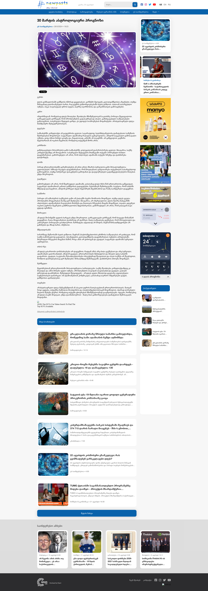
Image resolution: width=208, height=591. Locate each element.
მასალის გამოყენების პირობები (51, 311)
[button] (162, 60)
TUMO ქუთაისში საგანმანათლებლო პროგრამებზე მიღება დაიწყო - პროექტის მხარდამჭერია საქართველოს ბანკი (100, 487)
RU (169, 4)
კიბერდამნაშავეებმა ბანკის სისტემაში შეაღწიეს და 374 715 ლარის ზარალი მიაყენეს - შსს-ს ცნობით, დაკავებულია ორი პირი (101, 427)
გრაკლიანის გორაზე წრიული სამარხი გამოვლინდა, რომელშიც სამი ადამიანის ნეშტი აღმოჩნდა (101, 336)
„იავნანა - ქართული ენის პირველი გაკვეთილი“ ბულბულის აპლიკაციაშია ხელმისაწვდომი (155, 87)
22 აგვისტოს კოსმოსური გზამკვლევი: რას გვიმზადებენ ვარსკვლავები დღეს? (95, 457)
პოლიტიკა (72, 12)
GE (160, 4)
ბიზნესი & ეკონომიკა (79, 502)
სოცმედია (125, 12)
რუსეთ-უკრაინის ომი (107, 12)
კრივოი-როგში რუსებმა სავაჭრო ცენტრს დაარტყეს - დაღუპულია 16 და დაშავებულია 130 (101, 366)
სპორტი (76, 555)
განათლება (112, 555)
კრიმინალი (75, 441)
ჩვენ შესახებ (134, 580)
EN (165, 4)
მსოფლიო (145, 555)
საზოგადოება (86, 12)
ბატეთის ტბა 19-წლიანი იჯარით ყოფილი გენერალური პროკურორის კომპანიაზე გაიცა (102, 396)
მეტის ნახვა (87, 513)
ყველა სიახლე (56, 12)
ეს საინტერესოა (140, 12)
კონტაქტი (147, 580)
